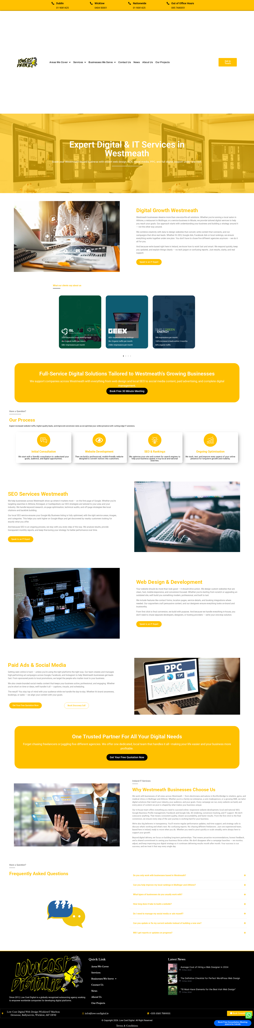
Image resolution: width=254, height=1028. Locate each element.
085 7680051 (178, 7)
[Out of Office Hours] (168, 3)
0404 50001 (101, 7)
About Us (96, 997)
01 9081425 (62, 7)
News (94, 991)
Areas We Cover (100, 966)
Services (95, 972)
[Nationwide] (129, 3)
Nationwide (139, 3)
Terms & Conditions (127, 1025)
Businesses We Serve (102, 978)
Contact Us (97, 985)
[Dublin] (53, 3)
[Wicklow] (91, 3)
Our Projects (98, 1003)
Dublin (60, 3)
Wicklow (100, 3)
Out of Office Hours (182, 3)
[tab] (188, 875)
